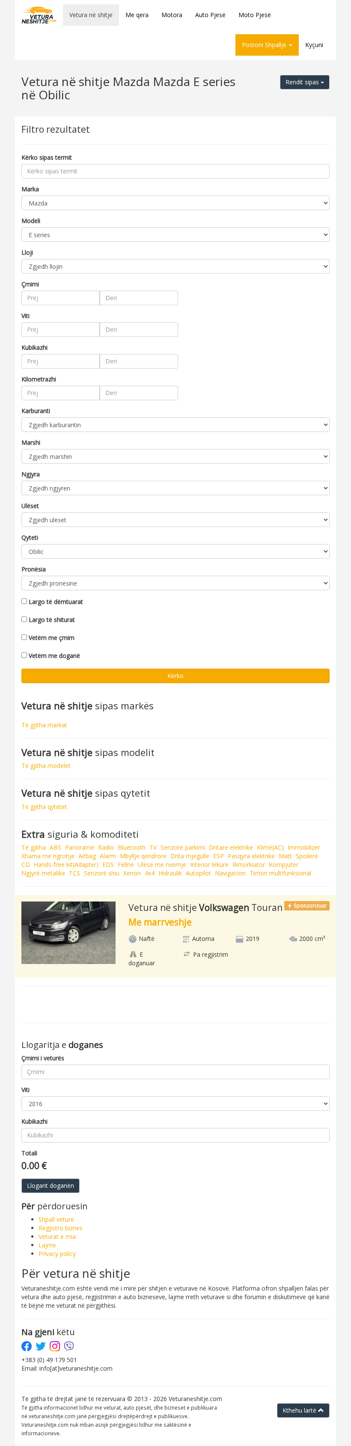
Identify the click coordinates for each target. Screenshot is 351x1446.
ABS (55, 847)
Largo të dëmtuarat (56, 602)
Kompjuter (283, 864)
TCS (74, 873)
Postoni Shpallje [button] (265, 45)
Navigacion (230, 873)
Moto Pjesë (254, 15)
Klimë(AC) (270, 847)
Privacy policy (57, 1254)
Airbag (87, 856)
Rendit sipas (303, 82)
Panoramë (79, 847)
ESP (218, 856)
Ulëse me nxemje (162, 864)
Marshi (30, 442)
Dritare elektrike (231, 847)
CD (25, 864)
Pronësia (33, 569)
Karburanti (35, 411)
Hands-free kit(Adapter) (66, 864)
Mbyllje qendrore (143, 856)
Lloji (27, 252)
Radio (106, 847)
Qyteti (29, 537)
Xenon (132, 873)
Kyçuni (314, 45)
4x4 (150, 873)
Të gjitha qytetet (44, 807)
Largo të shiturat (52, 620)
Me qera (137, 15)
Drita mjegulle (189, 856)
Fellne (126, 864)
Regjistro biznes (61, 1228)
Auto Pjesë (210, 15)
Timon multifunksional (280, 873)
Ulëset (30, 506)
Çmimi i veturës (42, 1058)
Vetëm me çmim (51, 638)
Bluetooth (132, 847)
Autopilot (198, 873)
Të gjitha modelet (46, 766)
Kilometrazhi (38, 379)
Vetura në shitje (91, 15)
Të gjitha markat (44, 725)
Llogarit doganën (50, 1185)
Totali (29, 1153)
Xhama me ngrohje (47, 856)
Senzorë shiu (101, 873)
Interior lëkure (209, 864)
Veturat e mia (57, 1236)
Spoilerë (307, 856)
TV (153, 847)
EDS (108, 864)
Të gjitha (33, 847)
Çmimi (30, 284)
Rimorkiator (248, 864)
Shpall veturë (56, 1219)
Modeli (30, 221)
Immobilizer (304, 847)
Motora (171, 15)
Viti (25, 316)
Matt (285, 856)
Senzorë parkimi (183, 847)
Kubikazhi (34, 347)
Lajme (47, 1245)
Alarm (108, 856)
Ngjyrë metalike (43, 873)
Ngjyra (30, 474)
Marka (30, 189)
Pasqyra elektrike (251, 856)
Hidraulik (170, 873)
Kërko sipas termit (46, 157)
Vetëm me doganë (54, 656)
